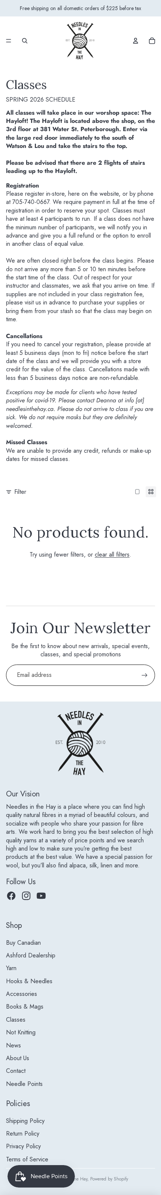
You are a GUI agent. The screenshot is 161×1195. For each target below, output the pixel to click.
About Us (17, 1058)
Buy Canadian (23, 942)
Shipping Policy (25, 1121)
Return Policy (22, 1133)
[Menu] (8, 40)
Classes (15, 1019)
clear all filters (112, 554)
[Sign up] (144, 675)
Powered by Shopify (109, 1179)
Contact (15, 1070)
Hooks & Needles (29, 981)
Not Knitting (21, 1032)
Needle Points (24, 1084)
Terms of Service (27, 1159)
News (13, 1045)
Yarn (11, 968)
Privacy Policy (23, 1146)
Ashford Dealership (30, 955)
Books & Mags (24, 1006)
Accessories (21, 994)
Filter (20, 492)
